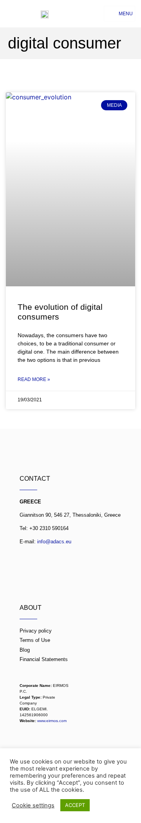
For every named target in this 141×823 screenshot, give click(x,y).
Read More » (34, 379)
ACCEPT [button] (75, 805)
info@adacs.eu (54, 541)
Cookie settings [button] (33, 805)
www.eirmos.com (52, 721)
